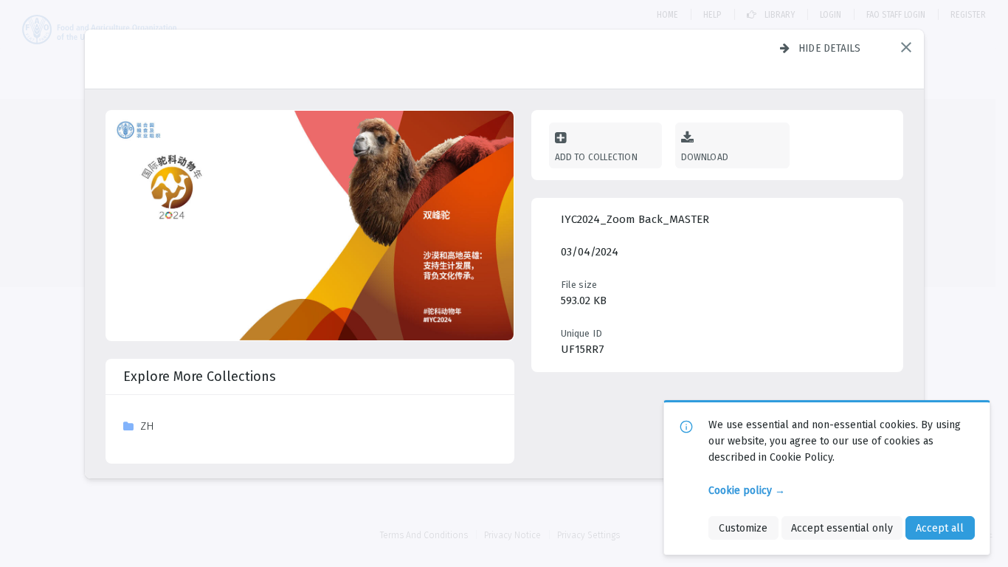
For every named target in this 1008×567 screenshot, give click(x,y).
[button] (906, 47)
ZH (147, 426)
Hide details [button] (829, 48)
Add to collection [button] (596, 156)
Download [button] (705, 156)
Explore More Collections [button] (199, 376)
